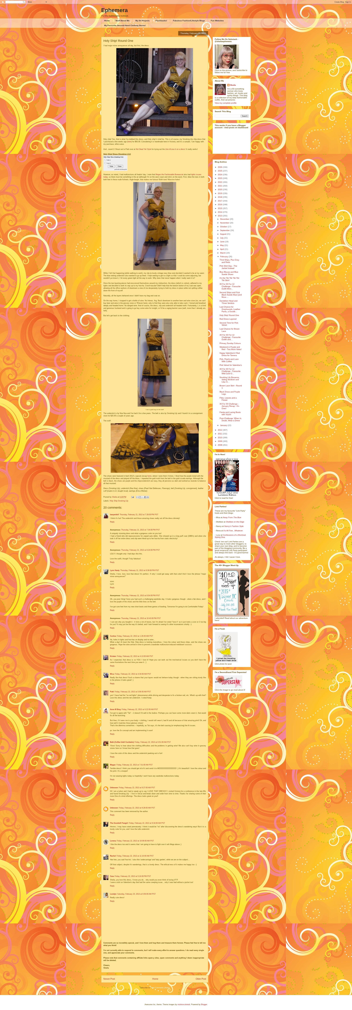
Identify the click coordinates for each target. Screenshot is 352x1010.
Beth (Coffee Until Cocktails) (122, 742)
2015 (220, 208)
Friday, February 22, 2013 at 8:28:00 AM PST (137, 808)
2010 (220, 437)
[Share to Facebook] (145, 497)
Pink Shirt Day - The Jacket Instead (228, 267)
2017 (220, 201)
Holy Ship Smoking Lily (119, 501)
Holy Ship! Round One (229, 315)
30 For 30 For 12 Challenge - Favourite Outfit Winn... (230, 286)
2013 (220, 216)
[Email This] (137, 497)
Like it (109, 160)
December (225, 219)
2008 (220, 445)
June (222, 241)
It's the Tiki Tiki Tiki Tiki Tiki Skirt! (229, 279)
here (129, 142)
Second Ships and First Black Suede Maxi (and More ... (231, 294)
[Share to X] (142, 497)
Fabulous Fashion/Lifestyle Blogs (189, 21)
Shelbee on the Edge (235, 522)
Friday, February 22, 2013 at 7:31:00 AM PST (134, 765)
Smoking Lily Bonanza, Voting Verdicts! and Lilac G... (229, 379)
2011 (220, 434)
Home (107, 21)
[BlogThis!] (140, 497)
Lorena (113, 841)
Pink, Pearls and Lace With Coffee (229, 360)
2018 (220, 197)
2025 (220, 171)
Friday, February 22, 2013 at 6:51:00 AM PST (153, 742)
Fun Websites (217, 21)
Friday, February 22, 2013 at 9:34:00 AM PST (147, 823)
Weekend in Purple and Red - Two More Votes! (231, 348)
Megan (169, 174)
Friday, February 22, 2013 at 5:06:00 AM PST (133, 692)
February (224, 256)
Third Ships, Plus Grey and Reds (229, 261)
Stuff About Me (123, 21)
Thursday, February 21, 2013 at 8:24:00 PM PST (140, 550)
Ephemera (114, 10)
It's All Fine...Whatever (233, 530)
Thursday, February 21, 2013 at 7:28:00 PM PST (139, 515)
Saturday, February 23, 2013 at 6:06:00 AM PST (136, 894)
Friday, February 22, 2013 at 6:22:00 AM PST (140, 709)
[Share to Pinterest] (147, 497)
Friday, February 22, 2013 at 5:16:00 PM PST (133, 876)
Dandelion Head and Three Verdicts (228, 302)
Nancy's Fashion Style (234, 526)
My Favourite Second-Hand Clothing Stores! (125, 25)
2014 (220, 212)
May (222, 245)
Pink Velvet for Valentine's (231, 365)
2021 (220, 186)
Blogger (204, 1004)
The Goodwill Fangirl (119, 823)
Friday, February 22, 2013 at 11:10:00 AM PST (135, 856)
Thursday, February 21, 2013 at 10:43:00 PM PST (141, 618)
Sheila (233, 85)
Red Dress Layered (228, 319)
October (224, 226)
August (223, 234)
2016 (220, 204)
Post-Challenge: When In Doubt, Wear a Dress (230, 419)
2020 (220, 189)
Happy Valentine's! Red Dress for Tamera (230, 354)
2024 (220, 174)
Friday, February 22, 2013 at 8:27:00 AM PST (137, 788)
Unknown (114, 788)
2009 (220, 441)
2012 (220, 430)
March (223, 253)
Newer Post (109, 979)
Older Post (201, 979)
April (222, 249)
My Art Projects (142, 21)
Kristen (113, 656)
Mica (112, 674)
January (224, 425)
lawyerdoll (114, 515)
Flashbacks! (161, 21)
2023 (220, 178)
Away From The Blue (232, 517)
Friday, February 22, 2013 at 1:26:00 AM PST (135, 636)
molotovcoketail (184, 1004)
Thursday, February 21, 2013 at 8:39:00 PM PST (139, 570)
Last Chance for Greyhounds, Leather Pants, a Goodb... (230, 309)
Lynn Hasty (114, 570)
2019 (220, 193)
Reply (112, 522)
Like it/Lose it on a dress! (175, 149)
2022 (220, 182)
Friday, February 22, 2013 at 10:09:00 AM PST (135, 841)
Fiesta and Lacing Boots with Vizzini (230, 413)
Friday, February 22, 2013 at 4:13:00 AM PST (135, 656)
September (225, 230)
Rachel (113, 856)
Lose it (109, 163)
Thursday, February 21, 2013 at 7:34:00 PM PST (140, 530)
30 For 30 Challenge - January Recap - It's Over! (229, 406)
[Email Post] (132, 497)
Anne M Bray (115, 709)
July (222, 238)
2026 (220, 167)
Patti (112, 692)
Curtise (113, 636)
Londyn (113, 894)
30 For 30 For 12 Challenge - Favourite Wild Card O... (230, 371)
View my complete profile (226, 103)
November (225, 223)
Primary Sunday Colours (230, 343)
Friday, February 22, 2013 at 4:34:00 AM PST (133, 674)
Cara (112, 876)
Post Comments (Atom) (160, 988)
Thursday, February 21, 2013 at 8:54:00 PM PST (140, 595)
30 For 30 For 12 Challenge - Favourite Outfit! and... (230, 337)
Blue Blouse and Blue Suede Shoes (229, 273)
